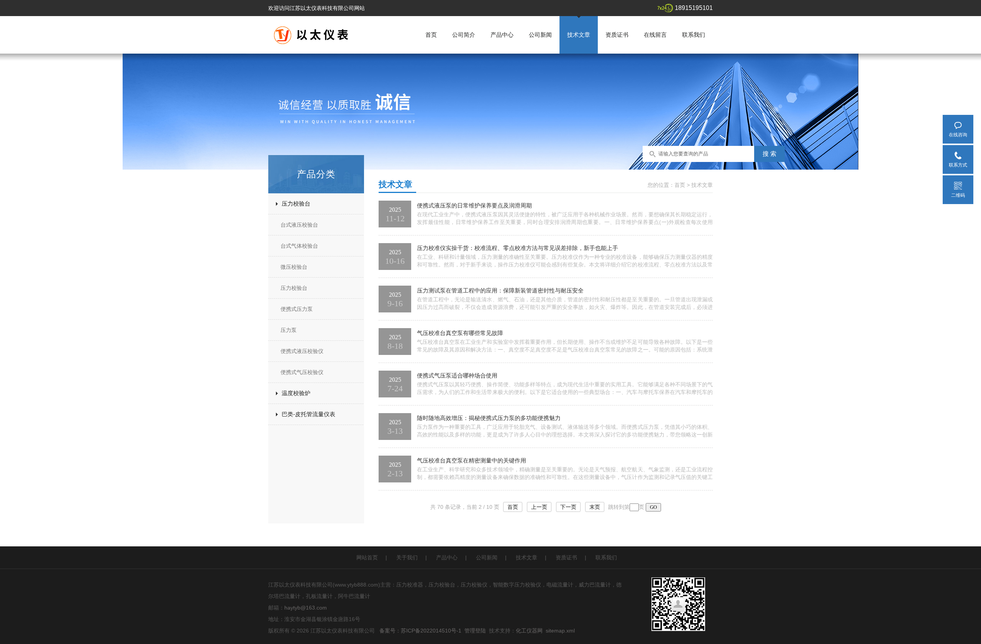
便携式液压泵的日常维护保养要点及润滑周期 (474, 205)
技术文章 (578, 34)
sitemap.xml (560, 631)
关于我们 (407, 557)
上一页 (539, 507)
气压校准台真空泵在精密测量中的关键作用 (471, 460)
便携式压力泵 (297, 309)
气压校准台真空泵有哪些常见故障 (460, 333)
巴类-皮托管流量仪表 (308, 414)
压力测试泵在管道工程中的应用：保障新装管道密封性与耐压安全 (500, 290)
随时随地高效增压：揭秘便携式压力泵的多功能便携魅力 (489, 418)
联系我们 (693, 34)
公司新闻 (540, 34)
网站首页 (367, 557)
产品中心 (501, 34)
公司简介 (463, 34)
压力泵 (289, 330)
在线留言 (655, 34)
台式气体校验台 (299, 246)
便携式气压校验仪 (302, 372)
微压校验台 (294, 267)
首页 (431, 34)
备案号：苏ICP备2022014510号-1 (420, 631)
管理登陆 (475, 631)
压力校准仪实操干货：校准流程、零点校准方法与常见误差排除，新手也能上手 (517, 248)
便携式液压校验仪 (302, 351)
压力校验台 (296, 203)
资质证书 (616, 34)
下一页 (568, 507)
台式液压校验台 (299, 225)
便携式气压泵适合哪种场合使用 (457, 375)
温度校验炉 (296, 393)
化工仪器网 (529, 631)
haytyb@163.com (305, 608)
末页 (594, 507)
